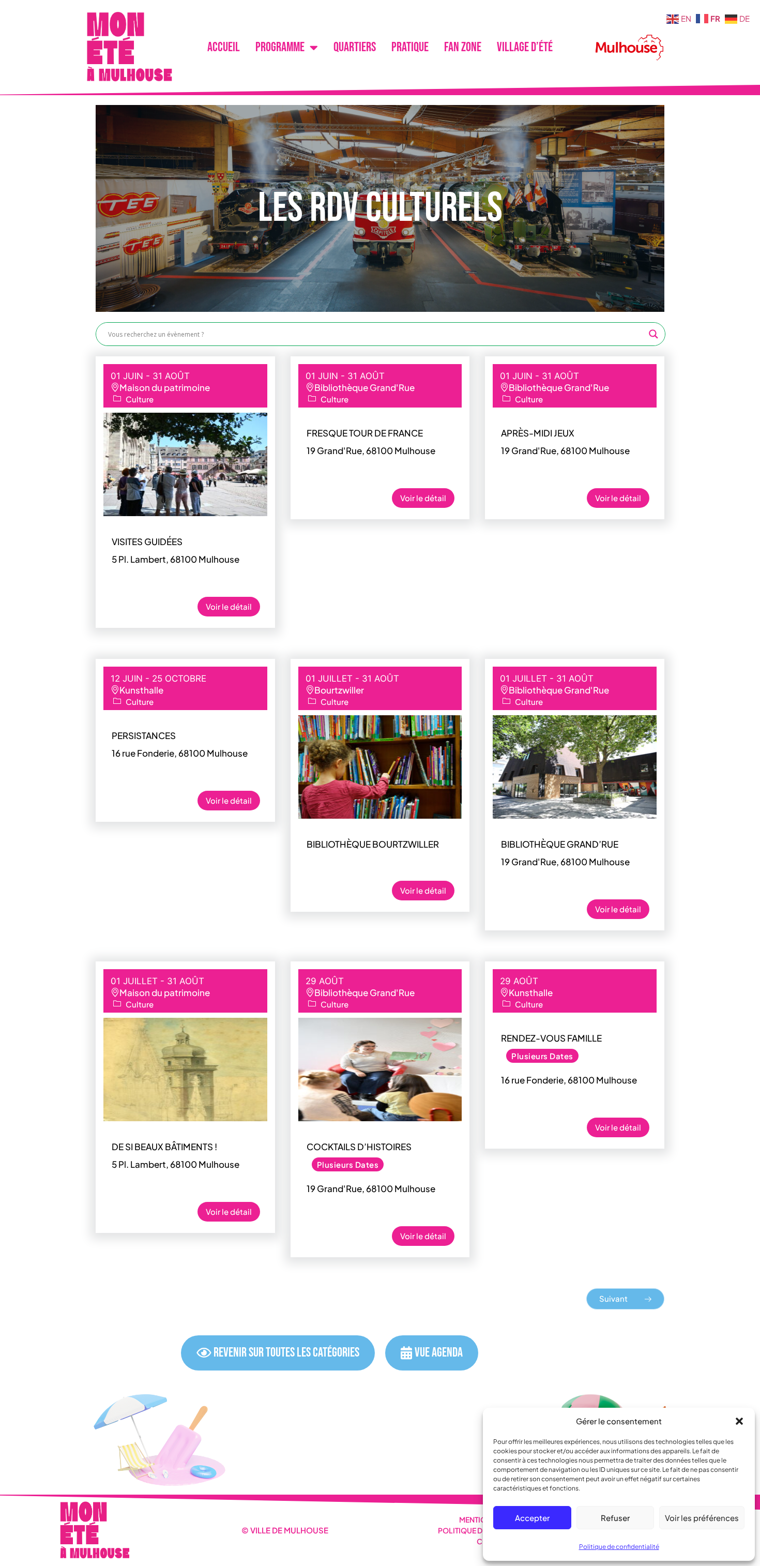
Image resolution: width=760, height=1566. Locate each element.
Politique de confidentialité (619, 1546)
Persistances (144, 735)
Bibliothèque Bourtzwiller (373, 844)
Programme (280, 47)
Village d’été (525, 47)
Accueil (223, 47)
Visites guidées (147, 541)
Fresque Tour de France (365, 433)
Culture (140, 399)
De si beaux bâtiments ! (164, 1146)
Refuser (615, 1518)
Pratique (410, 47)
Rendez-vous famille (551, 1038)
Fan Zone (462, 47)
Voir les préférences (702, 1518)
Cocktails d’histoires (359, 1146)
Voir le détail (229, 606)
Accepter (532, 1518)
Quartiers (354, 47)
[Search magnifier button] (653, 334)
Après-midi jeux (537, 433)
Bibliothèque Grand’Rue (559, 844)
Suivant (614, 1298)
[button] (739, 1421)
